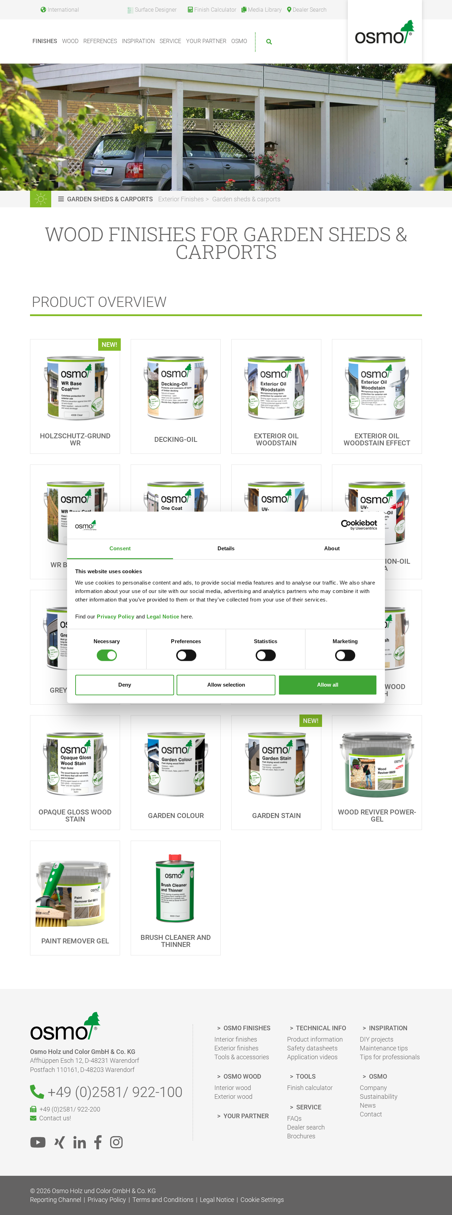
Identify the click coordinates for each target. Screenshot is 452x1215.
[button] (106, 199)
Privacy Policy (115, 617)
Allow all (327, 685)
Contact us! (53, 1118)
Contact (371, 1114)
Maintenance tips (384, 1048)
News (368, 1105)
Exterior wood (233, 1096)
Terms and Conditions (163, 1199)
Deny (124, 685)
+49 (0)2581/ (113, 1092)
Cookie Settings (262, 1199)
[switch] (186, 655)
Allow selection (226, 685)
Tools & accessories (241, 1057)
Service (170, 41)
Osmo (239, 41)
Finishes (44, 41)
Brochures (301, 1136)
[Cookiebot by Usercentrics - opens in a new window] (346, 525)
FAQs (294, 1118)
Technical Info (320, 1028)
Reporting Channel (55, 1199)
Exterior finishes (236, 1048)
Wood (70, 41)
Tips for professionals (390, 1057)
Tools (305, 1076)
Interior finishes (235, 1039)
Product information (315, 1039)
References (100, 41)
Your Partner (206, 41)
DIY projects (376, 1039)
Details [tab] (226, 548)
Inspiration (138, 41)
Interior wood (232, 1087)
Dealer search (306, 1127)
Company (373, 1087)
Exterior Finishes (181, 199)
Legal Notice (163, 617)
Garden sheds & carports (246, 199)
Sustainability (379, 1096)
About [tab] (332, 548)
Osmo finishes (246, 1028)
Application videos (312, 1057)
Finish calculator (310, 1087)
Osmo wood (241, 1076)
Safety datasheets (312, 1048)
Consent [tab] (120, 548)
